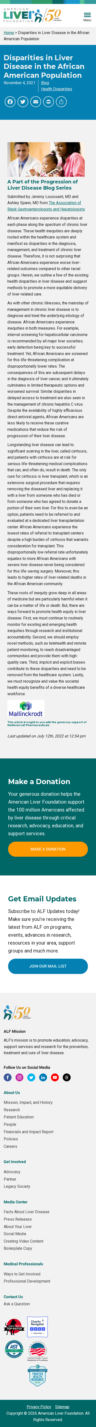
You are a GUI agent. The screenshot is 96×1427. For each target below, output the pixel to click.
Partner (10, 1179)
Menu (87, 20)
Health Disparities (56, 89)
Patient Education (19, 1117)
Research (12, 1110)
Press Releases (18, 1219)
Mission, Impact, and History (28, 1102)
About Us (12, 1092)
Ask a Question (17, 1304)
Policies (11, 1139)
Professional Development (27, 1281)
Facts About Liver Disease (26, 1211)
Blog (45, 82)
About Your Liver (18, 1226)
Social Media (15, 1233)
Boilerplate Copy (18, 1248)
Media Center (16, 1202)
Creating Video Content (23, 1241)
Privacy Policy (39, 1407)
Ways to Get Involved (22, 1274)
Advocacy (12, 1171)
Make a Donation (48, 849)
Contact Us (13, 1296)
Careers (10, 1146)
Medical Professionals (23, 1264)
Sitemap (62, 1407)
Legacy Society (17, 1186)
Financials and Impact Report (28, 1132)
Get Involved (15, 1161)
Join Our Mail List (48, 966)
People (10, 1124)
